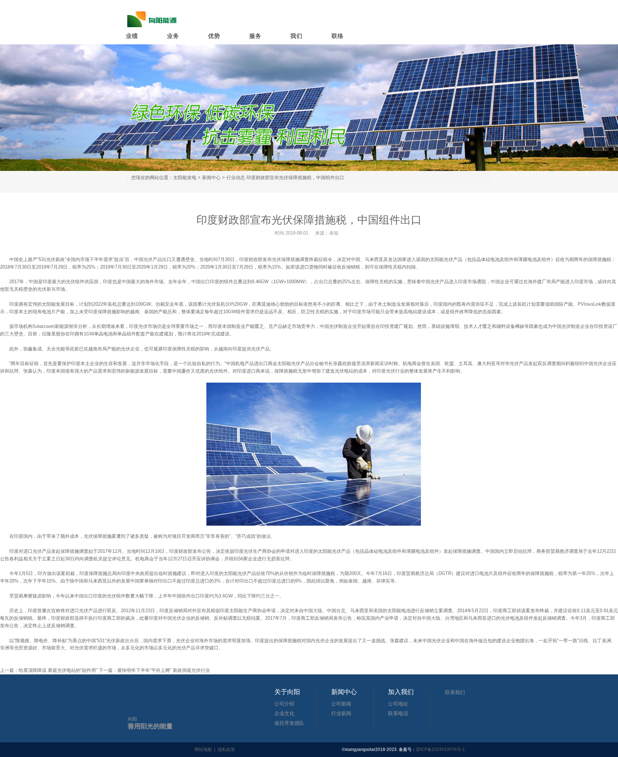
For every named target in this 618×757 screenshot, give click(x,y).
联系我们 (455, 692)
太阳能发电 (184, 177)
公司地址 (398, 704)
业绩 (132, 36)
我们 (296, 36)
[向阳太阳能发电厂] (153, 18)
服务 (255, 36)
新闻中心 (211, 177)
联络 (338, 36)
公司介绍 (284, 704)
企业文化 (284, 713)
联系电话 (398, 713)
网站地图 (203, 749)
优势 (214, 36)
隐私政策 (226, 749)
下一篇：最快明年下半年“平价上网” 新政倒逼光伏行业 (154, 670)
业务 (173, 36)
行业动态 (235, 177)
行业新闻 (341, 713)
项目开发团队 (289, 723)
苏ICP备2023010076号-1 (440, 749)
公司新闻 (341, 704)
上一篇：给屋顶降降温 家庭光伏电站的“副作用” (49, 670)
